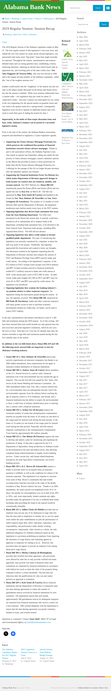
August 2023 (84, 107)
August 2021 (84, 189)
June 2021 (83, 197)
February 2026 (85, 49)
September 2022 (85, 142)
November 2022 (85, 138)
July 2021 (83, 193)
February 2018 (85, 353)
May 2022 (83, 154)
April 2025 (83, 64)
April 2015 (83, 466)
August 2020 (84, 236)
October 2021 (84, 181)
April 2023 (83, 123)
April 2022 (83, 158)
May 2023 (83, 119)
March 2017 (84, 396)
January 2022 (84, 169)
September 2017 (85, 372)
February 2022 (85, 166)
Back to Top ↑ (104, 688)
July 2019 (83, 286)
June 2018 (83, 337)
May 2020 (83, 247)
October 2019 (84, 275)
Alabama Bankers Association (88, 688)
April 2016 (83, 427)
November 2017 (85, 364)
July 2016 (83, 419)
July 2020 (83, 240)
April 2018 (83, 345)
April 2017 (83, 392)
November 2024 (85, 80)
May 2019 (83, 294)
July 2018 (83, 333)
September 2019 (85, 279)
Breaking (15, 19)
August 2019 (84, 283)
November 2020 (85, 224)
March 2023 (84, 127)
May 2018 (83, 341)
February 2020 (85, 259)
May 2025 (83, 60)
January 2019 (84, 310)
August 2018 (84, 329)
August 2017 (84, 376)
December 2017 (85, 361)
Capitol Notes (27, 19)
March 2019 (84, 302)
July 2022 (83, 150)
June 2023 (83, 115)
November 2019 (85, 271)
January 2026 (84, 53)
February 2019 (85, 306)
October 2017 (84, 368)
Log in (82, 478)
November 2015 (85, 438)
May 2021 (83, 201)
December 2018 (85, 314)
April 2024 (83, 88)
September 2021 (85, 185)
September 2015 (85, 446)
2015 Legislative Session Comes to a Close (29, 652)
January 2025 (84, 76)
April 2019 (83, 298)
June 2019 (83, 290)
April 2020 (83, 251)
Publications (48, 19)
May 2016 (83, 423)
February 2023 (85, 131)
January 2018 (84, 357)
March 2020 (84, 255)
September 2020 (85, 232)
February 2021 (85, 212)
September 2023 (85, 103)
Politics (38, 19)
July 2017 (83, 380)
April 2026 (83, 41)
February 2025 (85, 72)
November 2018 (85, 318)
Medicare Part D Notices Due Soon (67, 140)
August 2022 (84, 146)
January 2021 (84, 216)
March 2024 (84, 92)
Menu (108, 8)
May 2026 (83, 37)
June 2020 (83, 244)
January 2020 (84, 263)
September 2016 (85, 411)
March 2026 (84, 45)
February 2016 (85, 435)
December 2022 (85, 134)
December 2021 (85, 173)
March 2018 (84, 349)
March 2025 (84, 68)
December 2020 (85, 220)
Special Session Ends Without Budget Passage (46, 652)
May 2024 (83, 84)
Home (7, 19)
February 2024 (85, 95)
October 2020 (84, 228)
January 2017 (84, 403)
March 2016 (84, 431)
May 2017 (83, 388)
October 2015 (84, 442)
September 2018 (85, 325)
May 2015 (83, 462)
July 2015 (83, 454)
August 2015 (84, 450)
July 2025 (83, 56)
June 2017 (83, 384)
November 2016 (85, 407)
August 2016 (84, 415)
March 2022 (84, 162)
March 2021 (84, 208)
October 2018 (84, 322)
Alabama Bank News (32, 7)
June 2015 (83, 458)
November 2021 (85, 177)
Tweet (4, 42)
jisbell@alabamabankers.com (39, 622)
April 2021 (83, 205)
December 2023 (85, 99)
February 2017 (85, 399)
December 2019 (85, 267)
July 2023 (83, 111)
